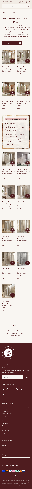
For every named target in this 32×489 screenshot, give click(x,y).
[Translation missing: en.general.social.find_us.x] (21, 389)
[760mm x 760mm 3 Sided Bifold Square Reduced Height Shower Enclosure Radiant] (8, 192)
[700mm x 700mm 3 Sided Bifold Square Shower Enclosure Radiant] (8, 57)
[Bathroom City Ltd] (7, 1)
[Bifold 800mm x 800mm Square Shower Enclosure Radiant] (8, 291)
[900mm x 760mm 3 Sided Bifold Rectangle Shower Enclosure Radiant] (8, 159)
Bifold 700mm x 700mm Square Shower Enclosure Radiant (22, 205)
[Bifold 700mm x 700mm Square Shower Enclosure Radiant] (23, 192)
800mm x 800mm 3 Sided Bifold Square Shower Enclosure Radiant (7, 102)
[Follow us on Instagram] (7, 389)
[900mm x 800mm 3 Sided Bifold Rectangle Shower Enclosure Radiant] (23, 89)
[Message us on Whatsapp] (2, 394)
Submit (27, 377)
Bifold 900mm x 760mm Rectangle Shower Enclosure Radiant (22, 239)
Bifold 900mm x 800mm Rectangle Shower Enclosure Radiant (7, 272)
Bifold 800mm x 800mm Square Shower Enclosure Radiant (7, 304)
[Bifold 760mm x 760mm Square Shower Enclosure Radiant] (23, 259)
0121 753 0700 (5, 411)
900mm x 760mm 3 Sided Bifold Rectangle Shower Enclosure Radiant (8, 172)
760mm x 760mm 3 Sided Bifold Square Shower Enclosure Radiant (22, 70)
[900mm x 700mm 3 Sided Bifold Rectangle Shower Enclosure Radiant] (23, 159)
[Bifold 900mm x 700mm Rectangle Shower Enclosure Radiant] (8, 226)
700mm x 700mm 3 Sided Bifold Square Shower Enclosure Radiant (7, 70)
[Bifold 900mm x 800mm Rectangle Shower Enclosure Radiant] (8, 259)
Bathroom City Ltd (8, 475)
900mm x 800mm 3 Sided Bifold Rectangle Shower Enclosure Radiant (23, 102)
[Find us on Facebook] (16, 389)
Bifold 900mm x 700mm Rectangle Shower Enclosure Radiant (7, 239)
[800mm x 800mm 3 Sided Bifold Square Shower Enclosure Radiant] (8, 89)
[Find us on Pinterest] (26, 389)
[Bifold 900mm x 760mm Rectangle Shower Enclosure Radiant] (23, 226)
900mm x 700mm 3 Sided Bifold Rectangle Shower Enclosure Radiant (23, 172)
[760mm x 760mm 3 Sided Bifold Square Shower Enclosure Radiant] (23, 57)
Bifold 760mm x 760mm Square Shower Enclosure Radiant (22, 272)
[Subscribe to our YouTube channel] (2, 389)
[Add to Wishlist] (13, 52)
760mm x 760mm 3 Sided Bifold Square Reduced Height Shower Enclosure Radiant (7, 206)
